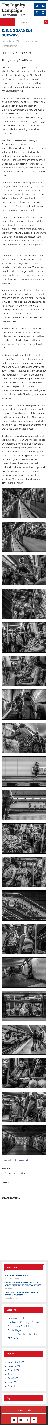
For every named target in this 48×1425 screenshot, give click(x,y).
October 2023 (15, 1366)
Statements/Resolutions (20, 1326)
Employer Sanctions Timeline (23, 1334)
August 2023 (14, 1370)
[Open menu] (2, 22)
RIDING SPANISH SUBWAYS (17, 1275)
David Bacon (29, 1160)
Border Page (14, 1330)
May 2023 (12, 1382)
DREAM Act (13, 1338)
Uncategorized (9, 45)
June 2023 (13, 1378)
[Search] (46, 22)
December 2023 (16, 1362)
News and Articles (17, 1318)
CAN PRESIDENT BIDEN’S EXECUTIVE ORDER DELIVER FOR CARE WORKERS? (22, 1283)
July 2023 (12, 1374)
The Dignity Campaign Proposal (24, 1322)
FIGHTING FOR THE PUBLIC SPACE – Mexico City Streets (21, 1293)
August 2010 (14, 1386)
